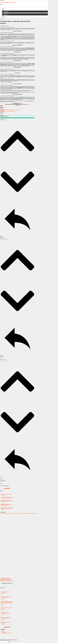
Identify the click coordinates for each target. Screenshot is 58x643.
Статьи (3, 9)
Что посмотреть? (4, 10)
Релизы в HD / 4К (4, 16)
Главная (3, 8)
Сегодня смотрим (6, 11)
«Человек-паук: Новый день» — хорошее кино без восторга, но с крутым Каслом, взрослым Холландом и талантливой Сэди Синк (6, 579)
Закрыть (1, 478)
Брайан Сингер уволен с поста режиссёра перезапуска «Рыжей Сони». (10, 109)
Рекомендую (5, 12)
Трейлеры (3, 15)
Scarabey (1, 118)
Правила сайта (4, 632)
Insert (9, 642)
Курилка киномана (6, 14)
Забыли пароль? (2, 480)
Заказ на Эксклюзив (7, 627)
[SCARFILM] (8, 2)
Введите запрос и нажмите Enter (4, 640)
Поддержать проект (7, 488)
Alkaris (1, 237)
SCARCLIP (28, 104)
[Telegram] (3, 107)
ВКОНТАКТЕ (21, 103)
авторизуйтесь (2, 111)
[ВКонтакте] (0, 107)
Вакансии (3, 631)
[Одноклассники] (2, 107)
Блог (4, 13)
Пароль (2, 483)
